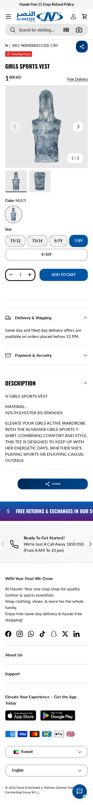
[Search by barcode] (66, 29)
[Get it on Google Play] (57, 715)
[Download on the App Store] (20, 715)
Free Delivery (77, 79)
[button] (84, 16)
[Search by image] (79, 29)
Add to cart (64, 274)
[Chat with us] (79, 791)
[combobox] (46, 30)
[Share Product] (82, 47)
